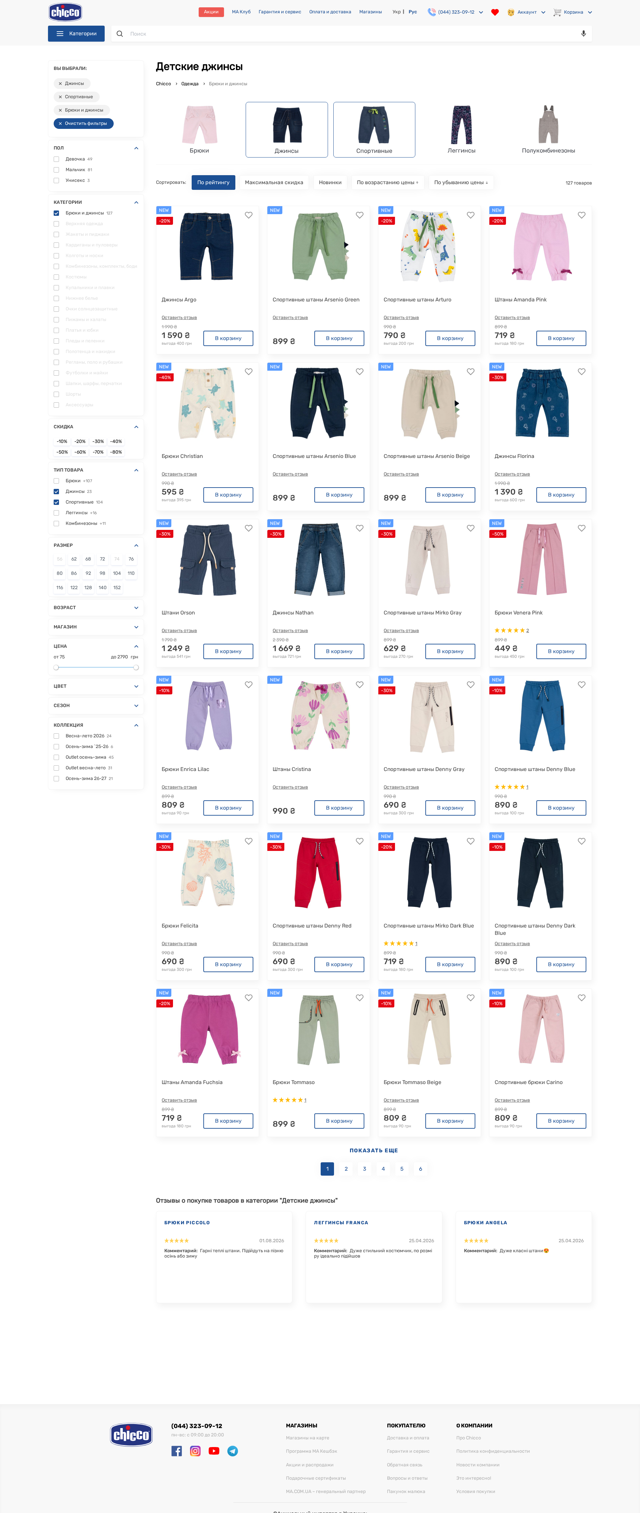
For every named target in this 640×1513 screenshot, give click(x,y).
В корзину (228, 338)
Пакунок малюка (406, 1491)
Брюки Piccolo (187, 1223)
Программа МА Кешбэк (311, 1451)
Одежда (190, 84)
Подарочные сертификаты (316, 1478)
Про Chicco (468, 1438)
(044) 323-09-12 (196, 1426)
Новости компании (478, 1465)
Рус (413, 12)
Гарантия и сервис (280, 12)
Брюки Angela (486, 1223)
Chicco (164, 84)
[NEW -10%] (207, 716)
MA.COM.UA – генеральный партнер (326, 1491)
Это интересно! (473, 1478)
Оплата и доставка (330, 12)
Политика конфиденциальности (493, 1451)
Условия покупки (475, 1491)
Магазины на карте (307, 1438)
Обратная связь (404, 1465)
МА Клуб (241, 12)
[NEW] (318, 246)
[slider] (56, 667)
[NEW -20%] (207, 246)
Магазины (370, 12)
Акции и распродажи (310, 1465)
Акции (211, 12)
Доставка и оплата (408, 1438)
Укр (397, 12)
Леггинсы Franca (341, 1223)
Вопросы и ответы (407, 1478)
